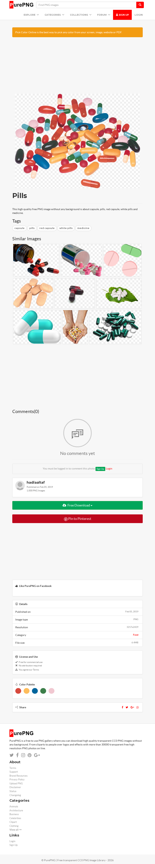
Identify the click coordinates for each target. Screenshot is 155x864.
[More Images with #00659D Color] (35, 691)
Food (135, 635)
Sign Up (123, 14)
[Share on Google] (37, 755)
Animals (13, 806)
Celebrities (15, 818)
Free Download (79, 505)
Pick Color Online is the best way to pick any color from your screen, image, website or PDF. (68, 32)
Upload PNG (16, 783)
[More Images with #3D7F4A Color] (43, 691)
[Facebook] (122, 707)
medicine (83, 228)
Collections (79, 14)
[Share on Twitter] (11, 755)
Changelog (15, 795)
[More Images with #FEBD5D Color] (26, 691)
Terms (12, 768)
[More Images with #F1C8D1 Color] (51, 691)
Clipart (13, 822)
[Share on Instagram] (23, 755)
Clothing (14, 826)
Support (13, 771)
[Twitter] (127, 707)
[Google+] (132, 707)
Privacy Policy (17, 779)
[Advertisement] (77, 67)
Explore (30, 14)
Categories (53, 14)
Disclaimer (15, 787)
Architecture (16, 810)
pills (32, 228)
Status (12, 791)
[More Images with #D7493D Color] (18, 691)
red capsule (47, 228)
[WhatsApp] (137, 707)
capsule (19, 228)
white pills (66, 228)
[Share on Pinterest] (30, 755)
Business (14, 814)
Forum (102, 14)
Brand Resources (18, 775)
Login (139, 14)
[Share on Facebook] (17, 755)
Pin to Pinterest (79, 519)
